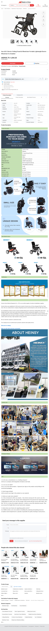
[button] (44, 97)
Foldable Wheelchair (28, 617)
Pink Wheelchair (14, 605)
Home (2, 8)
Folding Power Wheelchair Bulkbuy (17, 620)
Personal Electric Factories (7, 614)
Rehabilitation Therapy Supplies (17, 8)
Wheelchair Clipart (5, 605)
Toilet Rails (38, 589)
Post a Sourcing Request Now (35, 541)
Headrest (26, 593)
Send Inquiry (12, 63)
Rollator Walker (4, 593)
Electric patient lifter (28, 591)
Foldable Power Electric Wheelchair (34, 614)
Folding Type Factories (31, 611)
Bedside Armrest (39, 593)
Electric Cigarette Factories (20, 611)
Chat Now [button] (37, 63)
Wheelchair (25, 8)
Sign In (3, 89)
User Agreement (31, 626)
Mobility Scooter (4, 589)
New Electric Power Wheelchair (20, 614)
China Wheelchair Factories (7, 611)
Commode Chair (4, 591)
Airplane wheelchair (28, 589)
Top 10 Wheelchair (38, 617)
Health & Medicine (7, 8)
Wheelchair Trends (5, 620)
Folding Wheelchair (5, 617)
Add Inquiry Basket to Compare (24, 45)
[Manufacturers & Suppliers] (25, 2)
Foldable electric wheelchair (18, 589)
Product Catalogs (18, 586)
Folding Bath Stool (39, 591)
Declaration (37, 626)
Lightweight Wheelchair (32, 8)
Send (11, 541)
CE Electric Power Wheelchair (17, 617)
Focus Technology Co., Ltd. (16, 626)
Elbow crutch (15, 593)
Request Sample (22, 66)
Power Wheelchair (23, 605)
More (2, 622)
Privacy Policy (42, 626)
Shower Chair (15, 591)
